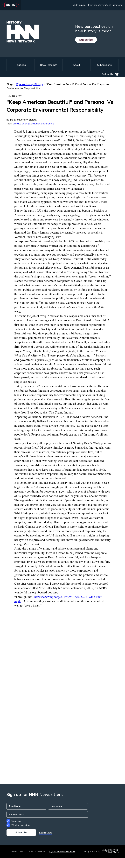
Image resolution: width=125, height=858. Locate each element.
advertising (47, 123)
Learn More (45, 832)
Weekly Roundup (20, 825)
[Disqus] (62, 653)
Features (20, 64)
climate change (21, 123)
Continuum (17, 820)
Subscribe (86, 39)
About (76, 64)
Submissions (104, 64)
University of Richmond (110, 4)
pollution (36, 123)
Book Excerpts (48, 64)
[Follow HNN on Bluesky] (116, 74)
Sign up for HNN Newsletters (62, 851)
